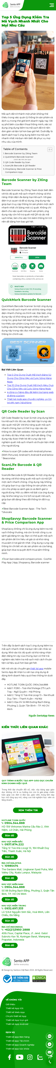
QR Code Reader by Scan (17, 162)
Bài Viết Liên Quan (25, 159)
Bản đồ (9, 835)
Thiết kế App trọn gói (17, 1020)
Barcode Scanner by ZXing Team (21, 153)
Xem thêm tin (28, 810)
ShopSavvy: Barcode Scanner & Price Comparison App (23, 170)
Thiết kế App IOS (14, 1008)
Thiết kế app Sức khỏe (17, 1048)
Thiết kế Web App (15, 1012)
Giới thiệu (10, 1004)
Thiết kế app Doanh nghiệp (20, 1044)
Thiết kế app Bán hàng (18, 1037)
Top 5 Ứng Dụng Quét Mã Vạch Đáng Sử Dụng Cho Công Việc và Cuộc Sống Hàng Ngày (29, 378)
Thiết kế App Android (17, 1024)
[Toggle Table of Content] (48, 149)
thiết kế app (36, 668)
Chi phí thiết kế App (16, 1016)
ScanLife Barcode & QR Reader (20, 165)
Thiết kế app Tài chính (17, 1041)
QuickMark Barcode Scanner (19, 157)
